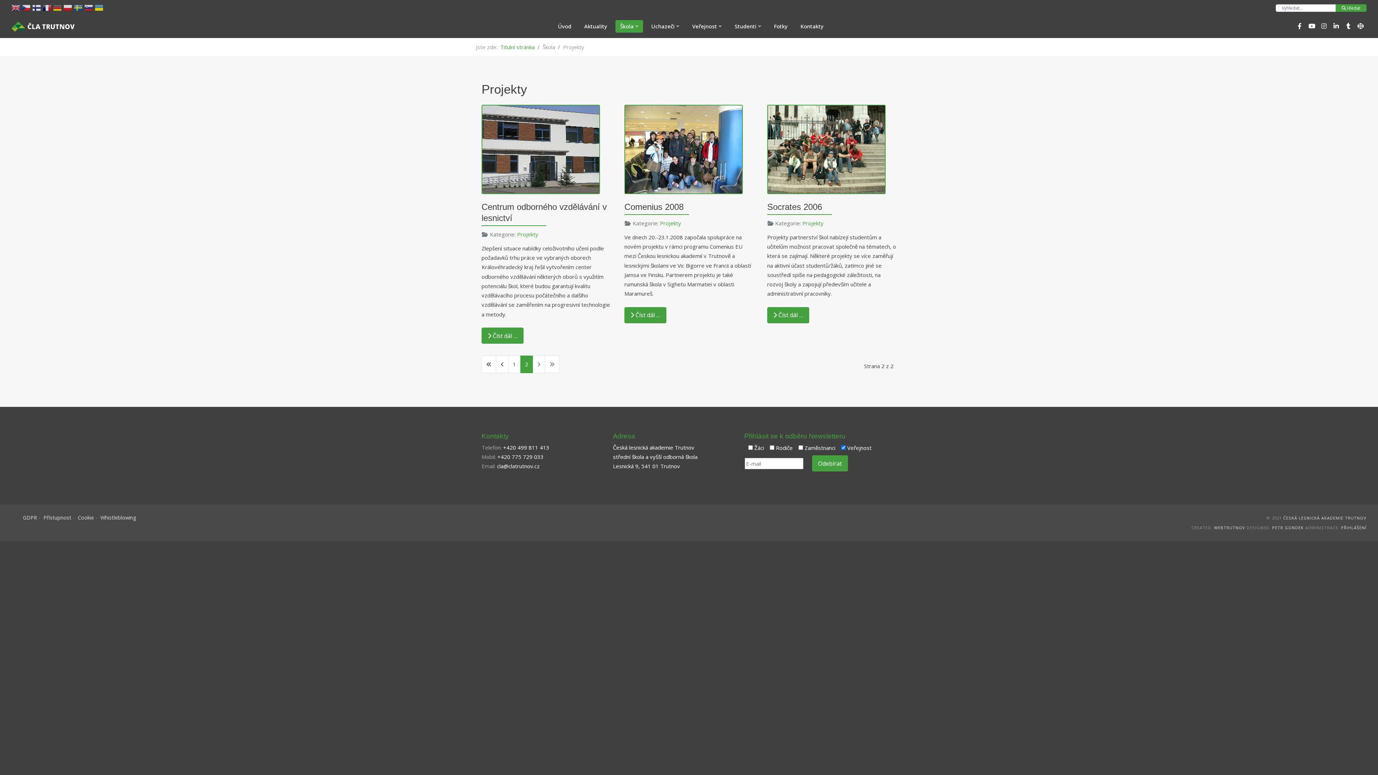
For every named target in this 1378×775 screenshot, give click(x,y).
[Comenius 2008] (683, 148)
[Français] (48, 7)
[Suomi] (37, 7)
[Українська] (100, 7)
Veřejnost (859, 447)
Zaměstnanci (820, 447)
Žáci (759, 447)
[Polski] (69, 7)
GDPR (30, 517)
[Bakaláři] (1360, 26)
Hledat (1353, 8)
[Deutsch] (58, 7)
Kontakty (812, 26)
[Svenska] (79, 7)
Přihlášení (1354, 527)
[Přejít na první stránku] (489, 364)
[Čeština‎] (27, 7)
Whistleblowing (118, 517)
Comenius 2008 (654, 207)
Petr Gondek (1288, 527)
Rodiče (784, 447)
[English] (16, 7)
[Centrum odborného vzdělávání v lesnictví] (540, 148)
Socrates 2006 (794, 207)
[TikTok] (1348, 26)
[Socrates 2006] (826, 148)
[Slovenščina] (89, 7)
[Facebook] (1299, 26)
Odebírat (830, 464)
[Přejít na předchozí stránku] (502, 364)
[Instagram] (1324, 26)
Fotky (781, 26)
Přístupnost (57, 517)
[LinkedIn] (1336, 26)
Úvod (564, 26)
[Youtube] (1312, 26)
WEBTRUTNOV (1229, 527)
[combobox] (1306, 8)
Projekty (527, 234)
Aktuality (595, 26)
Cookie (86, 517)
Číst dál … (504, 336)
